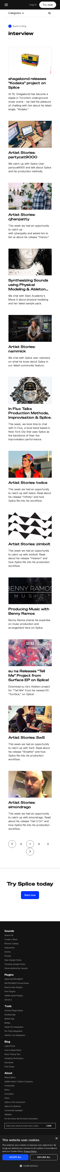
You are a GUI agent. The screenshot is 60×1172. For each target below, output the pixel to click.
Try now (48, 4)
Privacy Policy (30, 1151)
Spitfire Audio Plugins (13, 996)
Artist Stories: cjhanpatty (21, 216)
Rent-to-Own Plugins (13, 987)
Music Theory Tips (12, 1054)
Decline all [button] (43, 1157)
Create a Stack (10, 939)
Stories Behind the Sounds (16, 968)
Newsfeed (8, 1062)
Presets (7, 956)
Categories (14, 13)
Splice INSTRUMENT (13, 979)
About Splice (10, 1077)
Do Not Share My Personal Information (21, 1119)
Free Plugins (10, 991)
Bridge (7, 1023)
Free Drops (9, 1067)
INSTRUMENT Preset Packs (16, 983)
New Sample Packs (12, 960)
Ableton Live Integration (14, 1035)
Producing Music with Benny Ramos (28, 611)
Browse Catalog (11, 944)
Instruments (9, 948)
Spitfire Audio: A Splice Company (18, 1081)
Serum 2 (8, 1000)
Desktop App (10, 1015)
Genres (7, 952)
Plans (6, 1098)
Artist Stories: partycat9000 (22, 154)
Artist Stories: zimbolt (29, 544)
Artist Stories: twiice (27, 482)
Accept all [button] (15, 1157)
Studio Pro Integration (13, 1027)
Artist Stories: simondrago (21, 804)
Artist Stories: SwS (26, 737)
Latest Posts (9, 1046)
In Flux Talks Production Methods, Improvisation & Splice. (29, 413)
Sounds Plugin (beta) (13, 1010)
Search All (8, 935)
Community (9, 1086)
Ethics (7, 1090)
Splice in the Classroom (14, 1102)
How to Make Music (12, 1050)
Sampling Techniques (13, 1058)
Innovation (9, 1094)
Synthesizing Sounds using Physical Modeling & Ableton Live (28, 284)
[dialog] (30, 1153)
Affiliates (8, 1114)
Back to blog (19, 26)
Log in (33, 4)
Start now (30, 895)
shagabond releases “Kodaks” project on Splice (27, 83)
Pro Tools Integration (13, 1031)
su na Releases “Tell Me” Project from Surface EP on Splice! (28, 675)
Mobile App (9, 1019)
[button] (30, 1166)
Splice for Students (12, 1106)
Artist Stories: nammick (21, 348)
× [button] (56, 1138)
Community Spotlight (13, 1110)
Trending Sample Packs (14, 964)
